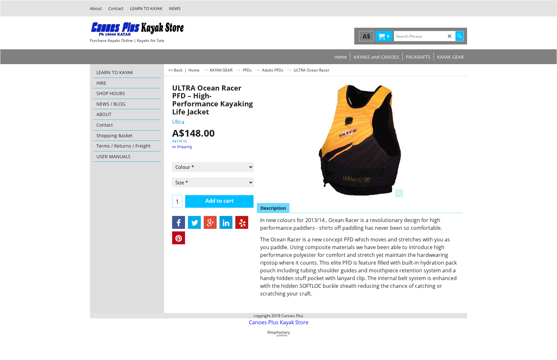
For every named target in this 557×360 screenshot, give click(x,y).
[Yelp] (241, 222)
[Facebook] (178, 222)
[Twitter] (194, 222)
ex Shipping (182, 146)
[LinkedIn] (226, 222)
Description (273, 208)
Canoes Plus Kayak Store (278, 322)
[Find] (459, 36)
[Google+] (210, 222)
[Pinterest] (178, 237)
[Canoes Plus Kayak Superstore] (138, 28)
